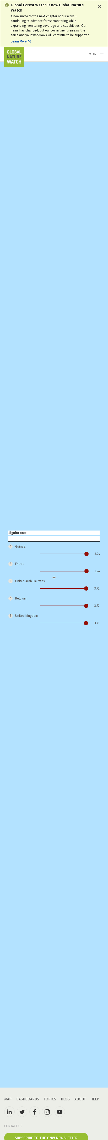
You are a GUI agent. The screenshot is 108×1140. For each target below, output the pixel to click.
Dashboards (27, 1099)
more (94, 54)
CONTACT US (13, 1126)
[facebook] (34, 1111)
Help (94, 1099)
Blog (65, 1099)
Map (8, 1099)
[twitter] (22, 1111)
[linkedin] (9, 1111)
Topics (50, 1099)
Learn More (19, 41)
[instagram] (47, 1111)
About (80, 1099)
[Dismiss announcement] (99, 6)
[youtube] (60, 1111)
